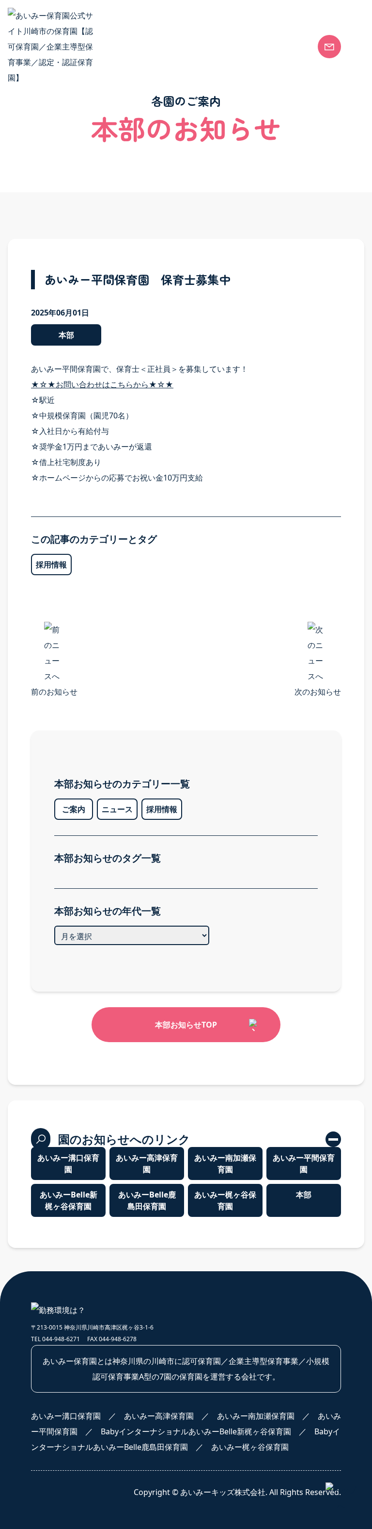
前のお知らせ (54, 691)
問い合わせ (231, 365)
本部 (64, 535)
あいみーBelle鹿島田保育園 (147, 1200)
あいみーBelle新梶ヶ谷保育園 (68, 1200)
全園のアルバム (84, 280)
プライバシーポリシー (255, 393)
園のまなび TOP (85, 128)
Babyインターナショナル (100, 167)
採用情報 (161, 809)
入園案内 (226, 338)
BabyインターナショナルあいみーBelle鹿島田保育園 (266, 254)
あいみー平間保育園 (242, 206)
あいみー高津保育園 (242, 167)
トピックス (76, 300)
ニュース (117, 809)
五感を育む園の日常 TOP (100, 241)
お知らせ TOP (81, 366)
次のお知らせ (317, 691)
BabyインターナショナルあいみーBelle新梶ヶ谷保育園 (266, 227)
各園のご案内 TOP (239, 128)
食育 (64, 148)
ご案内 (73, 809)
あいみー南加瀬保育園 (245, 187)
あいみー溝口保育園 (242, 148)
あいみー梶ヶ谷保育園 (245, 278)
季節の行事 (76, 261)
